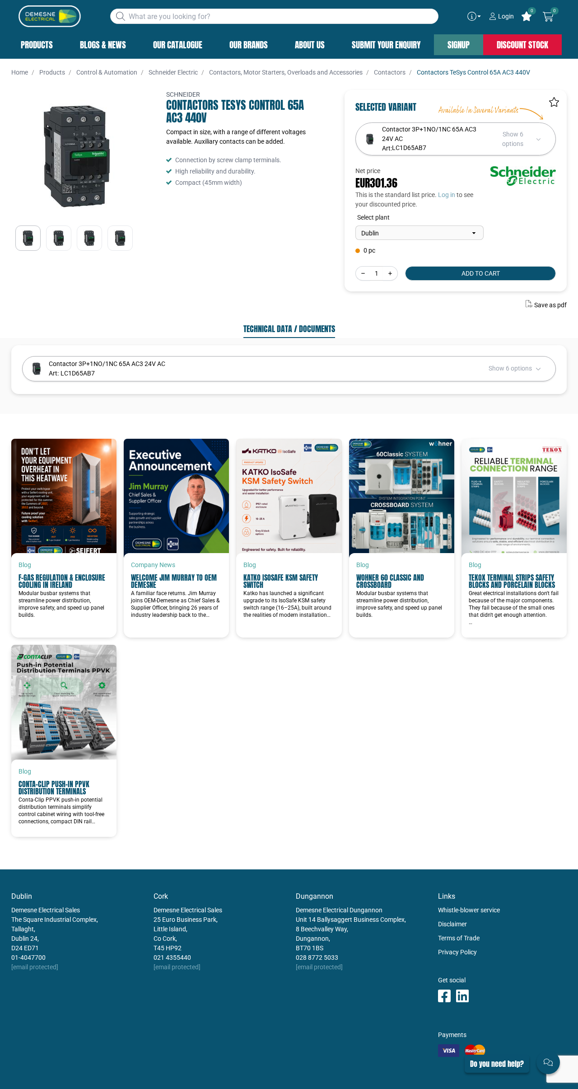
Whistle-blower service (469, 910)
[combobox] (274, 16)
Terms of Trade (459, 938)
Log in (446, 194)
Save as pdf (550, 305)
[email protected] (34, 967)
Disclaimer (452, 924)
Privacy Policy (457, 952)
